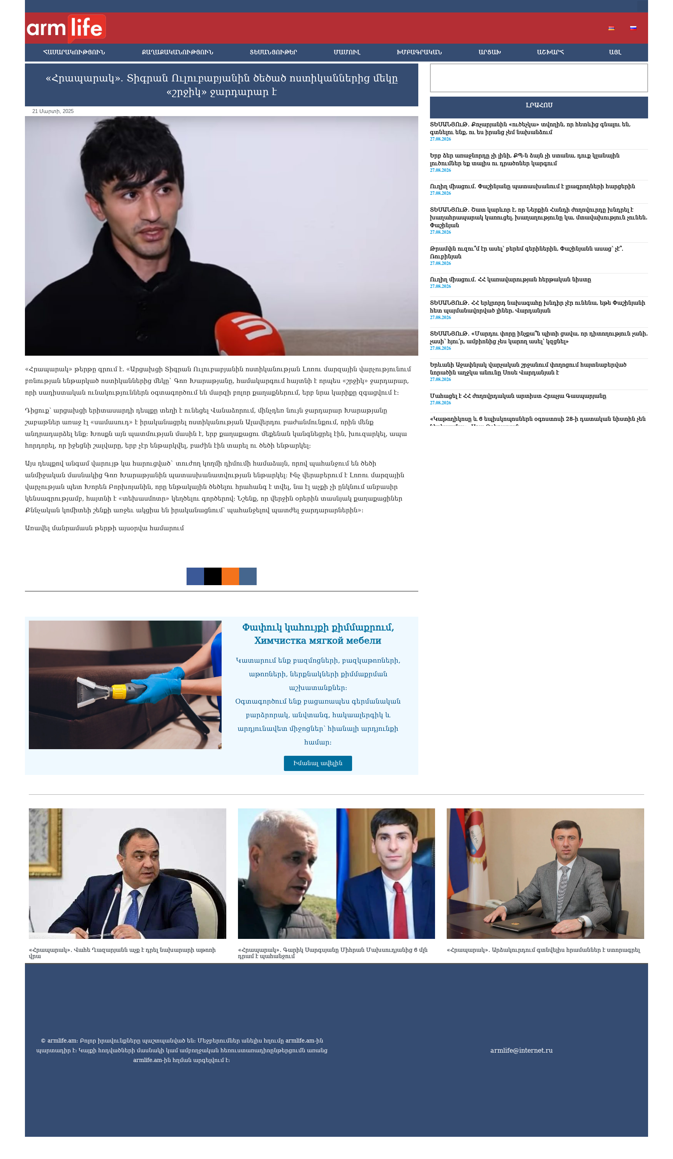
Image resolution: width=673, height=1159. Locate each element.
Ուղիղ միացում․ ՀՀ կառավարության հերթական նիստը (510, 279)
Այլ (615, 52)
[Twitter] (567, 6)
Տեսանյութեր (273, 52)
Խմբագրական (419, 52)
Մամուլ (347, 52)
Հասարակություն (74, 52)
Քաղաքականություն (177, 52)
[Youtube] (579, 6)
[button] (642, 6)
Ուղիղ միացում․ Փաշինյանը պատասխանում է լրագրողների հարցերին (532, 186)
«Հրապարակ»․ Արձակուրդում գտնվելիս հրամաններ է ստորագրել (543, 950)
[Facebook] (554, 6)
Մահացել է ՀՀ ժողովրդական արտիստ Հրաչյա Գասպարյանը (518, 396)
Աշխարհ (550, 52)
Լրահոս (539, 105)
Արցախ (490, 52)
